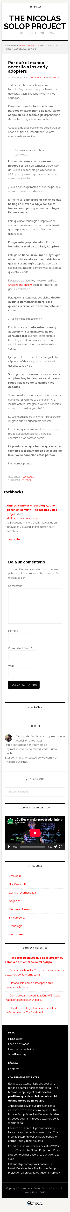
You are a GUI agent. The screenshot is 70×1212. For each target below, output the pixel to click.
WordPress (31, 1192)
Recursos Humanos (21, 909)
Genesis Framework (52, 1188)
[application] (35, 833)
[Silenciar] (55, 846)
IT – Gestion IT (18, 884)
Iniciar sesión (15, 1038)
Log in (41, 1192)
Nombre (14, 630)
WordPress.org (17, 1054)
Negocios (15, 901)
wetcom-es (16, 934)
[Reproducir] (9, 846)
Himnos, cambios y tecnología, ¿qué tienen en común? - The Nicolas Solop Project (32, 510)
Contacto (14, 1069)
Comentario (16, 586)
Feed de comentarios (21, 1049)
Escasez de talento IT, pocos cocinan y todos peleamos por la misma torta (34, 1118)
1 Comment (54, 77)
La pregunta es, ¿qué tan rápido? (40, 1172)
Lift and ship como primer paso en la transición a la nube (34, 1154)
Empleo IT (15, 875)
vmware (26, 480)
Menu (37, 7)
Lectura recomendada (22, 892)
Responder (13, 539)
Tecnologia (27, 477)
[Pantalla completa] (61, 846)
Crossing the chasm (20, 284)
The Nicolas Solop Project (35, 22)
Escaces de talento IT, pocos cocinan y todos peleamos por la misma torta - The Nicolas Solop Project (33, 1088)
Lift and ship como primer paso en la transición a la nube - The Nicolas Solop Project (32, 1168)
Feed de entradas (18, 1044)
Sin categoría (17, 917)
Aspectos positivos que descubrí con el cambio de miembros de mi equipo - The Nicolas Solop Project (32, 1110)
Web (11, 665)
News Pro (33, 1188)
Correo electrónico (20, 648)
